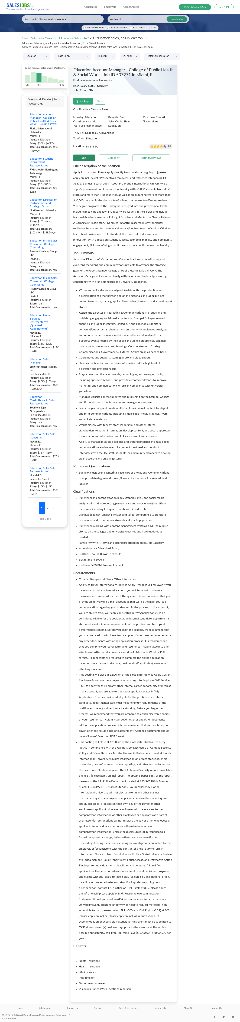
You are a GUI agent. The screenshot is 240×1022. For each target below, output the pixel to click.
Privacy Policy (161, 1008)
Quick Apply (83, 101)
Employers (72, 1008)
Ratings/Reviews (151, 157)
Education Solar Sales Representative (43, 470)
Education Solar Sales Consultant (43, 436)
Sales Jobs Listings (128, 1008)
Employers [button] (110, 7)
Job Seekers (45, 1008)
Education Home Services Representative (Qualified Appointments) (40, 322)
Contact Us (216, 1008)
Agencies (98, 1008)
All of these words (119, 28)
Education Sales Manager (39, 361)
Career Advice (131, 7)
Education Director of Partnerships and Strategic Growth (43, 203)
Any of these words (95, 28)
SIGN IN (224, 7)
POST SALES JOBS (195, 7)
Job (84, 157)
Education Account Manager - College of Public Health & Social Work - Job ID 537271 (43, 119)
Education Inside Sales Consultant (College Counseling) (43, 244)
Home (20, 1008)
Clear (154, 28)
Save (100, 101)
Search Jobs (177, 19)
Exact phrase (139, 28)
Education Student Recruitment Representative (41, 162)
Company (113, 157)
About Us (188, 1008)
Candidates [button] (90, 7)
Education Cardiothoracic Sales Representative (42, 400)
